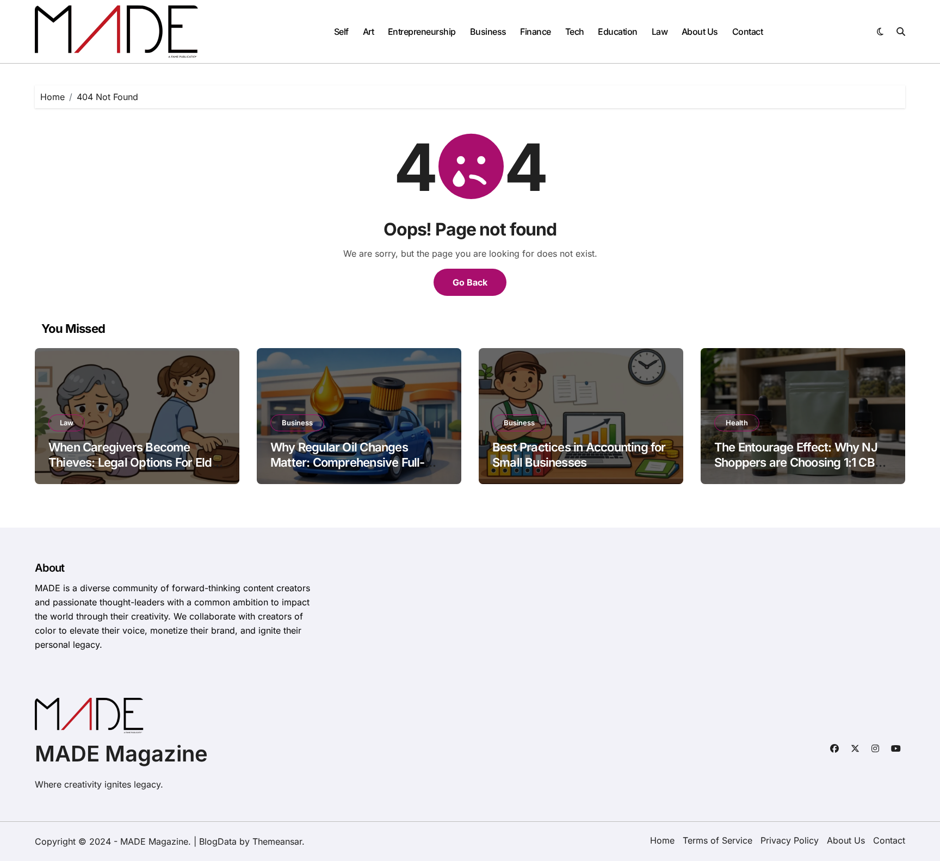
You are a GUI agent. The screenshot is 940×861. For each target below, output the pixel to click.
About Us (700, 31)
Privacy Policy (789, 840)
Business (488, 31)
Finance (535, 31)
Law (660, 31)
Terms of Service (717, 840)
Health (737, 422)
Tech (574, 31)
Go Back (470, 282)
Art (368, 31)
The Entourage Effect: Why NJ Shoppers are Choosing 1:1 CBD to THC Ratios (798, 462)
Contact (747, 31)
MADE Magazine (121, 753)
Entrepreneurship (422, 31)
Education (618, 31)
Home (662, 840)
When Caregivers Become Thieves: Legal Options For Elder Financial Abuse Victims (135, 462)
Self (341, 31)
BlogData (218, 841)
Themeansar (277, 841)
